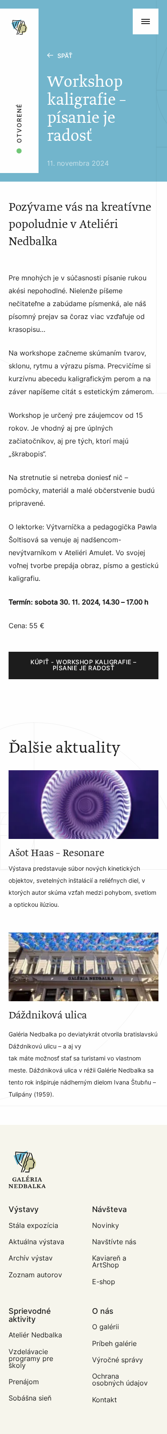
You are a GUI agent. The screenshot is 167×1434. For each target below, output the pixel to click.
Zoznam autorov (35, 1275)
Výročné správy (117, 1360)
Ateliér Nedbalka (35, 1335)
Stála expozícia (33, 1225)
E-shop (103, 1282)
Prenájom (24, 1382)
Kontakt (104, 1400)
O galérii (105, 1327)
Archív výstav (31, 1258)
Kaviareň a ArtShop (109, 1261)
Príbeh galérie (114, 1344)
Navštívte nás (114, 1242)
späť (64, 56)
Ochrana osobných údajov (120, 1379)
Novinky (105, 1225)
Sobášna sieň (30, 1398)
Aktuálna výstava (36, 1242)
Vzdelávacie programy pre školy (31, 1358)
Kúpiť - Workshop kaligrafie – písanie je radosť (83, 665)
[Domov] (48, 12)
